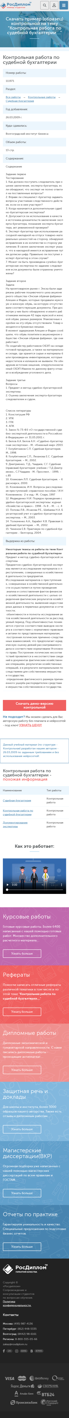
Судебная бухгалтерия (17, 800)
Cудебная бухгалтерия (20, 101)
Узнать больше (22, 953)
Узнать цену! (30, 725)
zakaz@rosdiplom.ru (15, 1344)
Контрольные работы (42, 97)
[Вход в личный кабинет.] (54, 5)
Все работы (13, 97)
